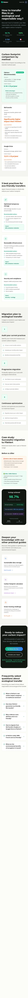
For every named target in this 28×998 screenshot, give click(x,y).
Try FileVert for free (13, 649)
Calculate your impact (14, 654)
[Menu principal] (25, 2)
